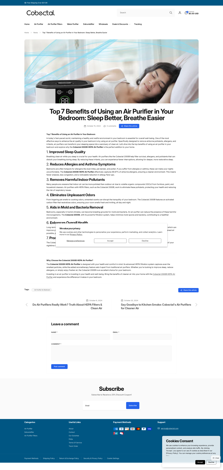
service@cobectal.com (169, 428)
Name (54, 332)
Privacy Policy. (76, 234)
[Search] (171, 12)
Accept (110, 241)
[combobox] (146, 13)
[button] (192, 12)
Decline (145, 241)
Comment (56, 344)
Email (116, 332)
